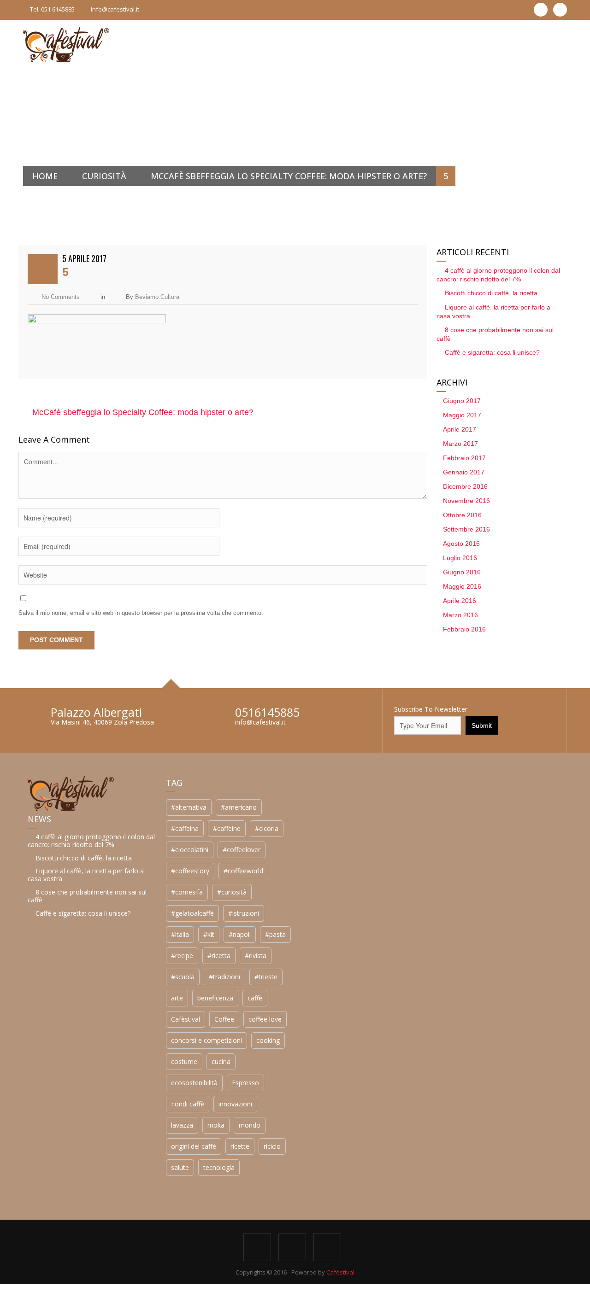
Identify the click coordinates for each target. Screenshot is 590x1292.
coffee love (126, 1179)
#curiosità (93, 1051)
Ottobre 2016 (394, 515)
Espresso (107, 1242)
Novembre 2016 (398, 500)
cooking (130, 1200)
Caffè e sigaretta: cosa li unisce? (424, 352)
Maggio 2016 (394, 586)
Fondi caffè (49, 1263)
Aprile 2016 (391, 600)
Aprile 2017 (391, 429)
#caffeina (46, 988)
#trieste (127, 1136)
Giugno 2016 (394, 572)
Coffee (86, 1179)
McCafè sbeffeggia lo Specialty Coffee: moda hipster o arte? (289, 175)
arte (39, 1157)
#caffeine (88, 988)
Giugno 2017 (394, 400)
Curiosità (104, 175)
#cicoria (128, 988)
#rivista (117, 1115)
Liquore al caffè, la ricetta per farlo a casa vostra (450, 874)
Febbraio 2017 (396, 458)
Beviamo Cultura (157, 296)
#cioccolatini (51, 1009)
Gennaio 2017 (396, 472)
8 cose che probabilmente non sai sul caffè (451, 896)
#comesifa (49, 1051)
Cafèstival (47, 1179)
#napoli (101, 1094)
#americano (100, 967)
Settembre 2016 (398, 529)
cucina (82, 1221)
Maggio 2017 (394, 415)
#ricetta (80, 1115)
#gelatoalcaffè (54, 1073)
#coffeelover (103, 1009)
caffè (116, 1157)
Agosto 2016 (393, 543)
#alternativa (50, 967)
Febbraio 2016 (396, 629)
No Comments (60, 296)
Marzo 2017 (392, 443)
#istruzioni (105, 1073)
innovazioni (97, 1263)
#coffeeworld (105, 1030)
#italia (42, 1094)
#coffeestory (52, 1030)
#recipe (44, 1115)
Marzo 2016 (392, 615)
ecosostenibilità (56, 1242)
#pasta (137, 1094)
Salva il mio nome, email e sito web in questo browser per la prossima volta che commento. (140, 612)
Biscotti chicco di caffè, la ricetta (423, 293)
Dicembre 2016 (397, 486)
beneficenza (77, 1157)
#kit (70, 1094)
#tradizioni (86, 1136)
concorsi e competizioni (68, 1200)
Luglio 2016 (392, 557)
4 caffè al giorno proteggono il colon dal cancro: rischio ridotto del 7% (455, 840)
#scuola (44, 1136)
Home (45, 175)
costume (46, 1221)
